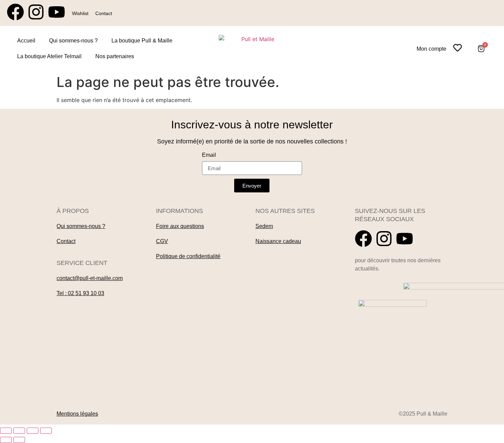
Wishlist (80, 13)
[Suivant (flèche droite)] (19, 440)
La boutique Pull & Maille (141, 40)
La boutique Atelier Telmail (49, 56)
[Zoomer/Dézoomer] (6, 431)
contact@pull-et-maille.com (90, 278)
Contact (103, 13)
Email (209, 155)
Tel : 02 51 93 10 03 (80, 293)
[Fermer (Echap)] (46, 431)
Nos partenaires (114, 56)
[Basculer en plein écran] (19, 431)
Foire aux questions (180, 226)
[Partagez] (32, 431)
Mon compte (431, 49)
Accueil (26, 40)
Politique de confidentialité (188, 256)
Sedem (264, 226)
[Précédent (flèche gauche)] (6, 440)
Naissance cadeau (278, 241)
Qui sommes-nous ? (73, 40)
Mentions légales (77, 414)
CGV (162, 241)
